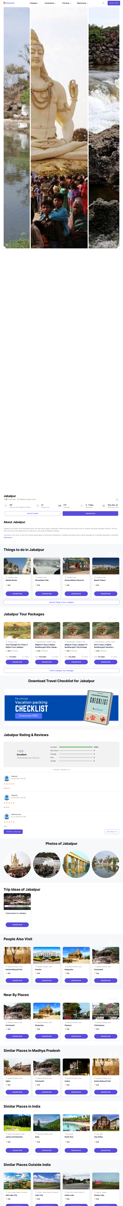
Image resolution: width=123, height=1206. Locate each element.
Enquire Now (17, 593)
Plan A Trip (114, 3)
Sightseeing (81, 3)
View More (110, 831)
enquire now (90, 513)
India (34, 499)
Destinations (49, 3)
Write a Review (14, 831)
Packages (33, 3)
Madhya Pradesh (25, 499)
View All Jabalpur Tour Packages (62, 671)
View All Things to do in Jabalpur (61, 602)
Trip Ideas (65, 3)
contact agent (32, 513)
